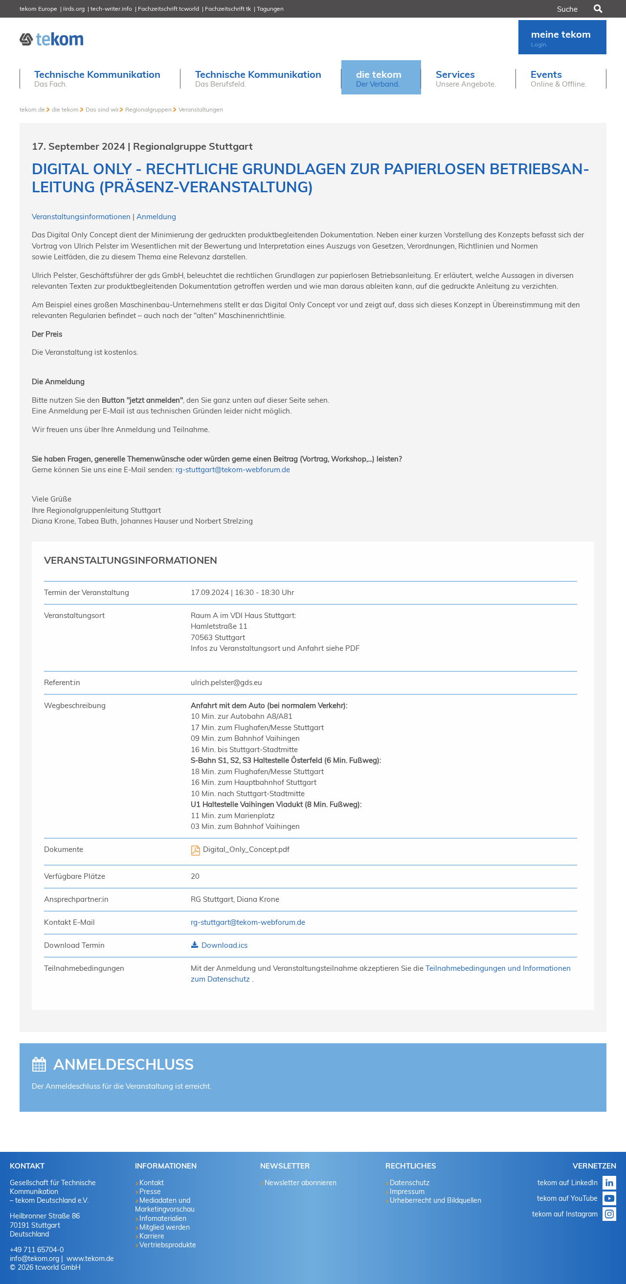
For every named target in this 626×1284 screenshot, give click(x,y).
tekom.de (32, 109)
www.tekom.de (89, 1258)
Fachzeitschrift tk (228, 8)
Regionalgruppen (148, 109)
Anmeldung (156, 216)
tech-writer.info (111, 8)
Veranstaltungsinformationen (82, 216)
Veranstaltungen (201, 109)
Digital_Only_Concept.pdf (246, 849)
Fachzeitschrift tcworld (168, 8)
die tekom (65, 109)
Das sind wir (102, 109)
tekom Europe (38, 8)
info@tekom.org (34, 1258)
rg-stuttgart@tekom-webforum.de (233, 469)
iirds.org (74, 8)
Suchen (597, 8)
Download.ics (223, 945)
